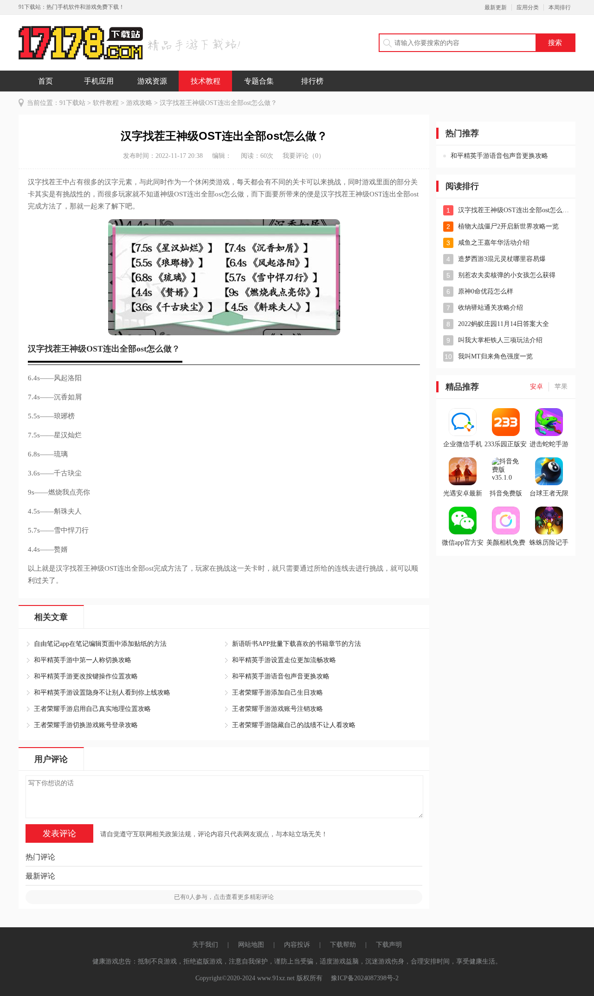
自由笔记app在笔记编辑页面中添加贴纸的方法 (100, 643)
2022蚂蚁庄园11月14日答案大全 (503, 323)
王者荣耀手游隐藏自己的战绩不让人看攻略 (293, 725)
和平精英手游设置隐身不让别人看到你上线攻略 (102, 692)
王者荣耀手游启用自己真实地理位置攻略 (92, 708)
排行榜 (312, 81)
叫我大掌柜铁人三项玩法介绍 (500, 340)
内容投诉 (297, 944)
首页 (45, 81)
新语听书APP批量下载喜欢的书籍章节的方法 (296, 643)
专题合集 (259, 81)
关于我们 (205, 944)
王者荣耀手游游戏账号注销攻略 (277, 708)
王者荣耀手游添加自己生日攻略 (277, 692)
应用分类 (528, 7)
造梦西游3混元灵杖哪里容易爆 (502, 258)
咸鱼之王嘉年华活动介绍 (493, 242)
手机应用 (99, 81)
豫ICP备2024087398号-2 (365, 978)
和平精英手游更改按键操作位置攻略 (86, 676)
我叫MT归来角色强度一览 (495, 356)
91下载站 (72, 102)
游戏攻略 (139, 102)
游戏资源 (152, 81)
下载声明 (389, 944)
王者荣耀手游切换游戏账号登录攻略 (86, 725)
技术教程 (205, 81)
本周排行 (560, 7)
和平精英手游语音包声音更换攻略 (280, 676)
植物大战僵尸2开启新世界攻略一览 (508, 226)
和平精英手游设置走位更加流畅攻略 (284, 660)
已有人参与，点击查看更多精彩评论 (224, 896)
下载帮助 (343, 944)
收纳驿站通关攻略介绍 (490, 307)
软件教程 (106, 102)
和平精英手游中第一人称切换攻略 (82, 660)
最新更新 (495, 7)
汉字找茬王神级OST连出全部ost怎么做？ (514, 210)
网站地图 (251, 944)
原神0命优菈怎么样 (485, 291)
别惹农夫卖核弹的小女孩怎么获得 (506, 275)
